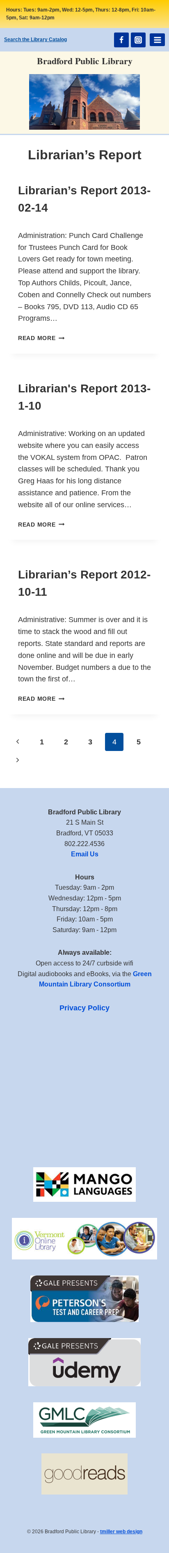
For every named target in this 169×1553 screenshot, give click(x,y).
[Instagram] (138, 40)
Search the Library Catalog (35, 39)
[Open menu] (157, 39)
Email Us (84, 854)
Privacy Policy (84, 1008)
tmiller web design (121, 1531)
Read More (41, 338)
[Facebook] (121, 40)
